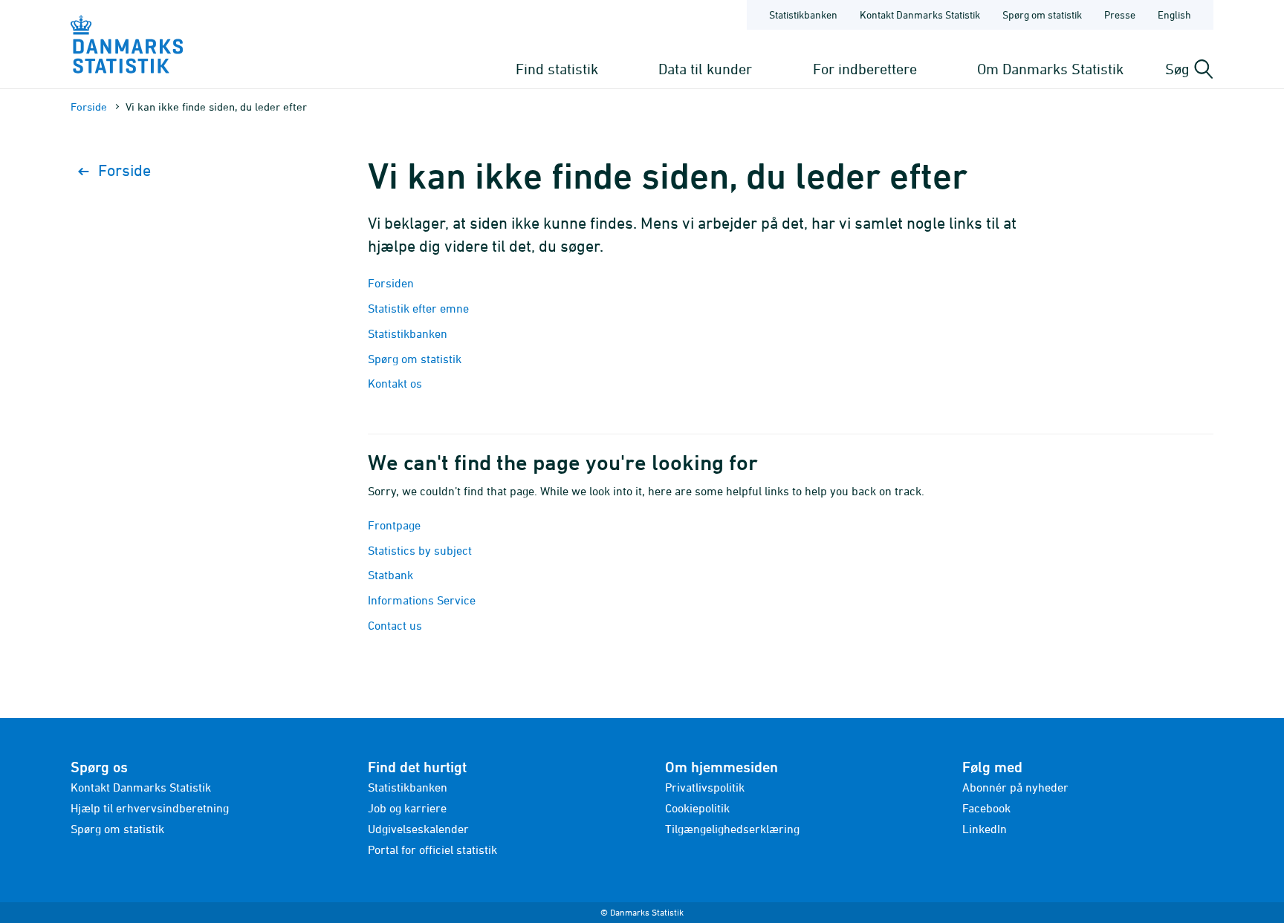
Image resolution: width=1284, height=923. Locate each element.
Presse (1119, 14)
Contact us (395, 625)
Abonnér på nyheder (1015, 787)
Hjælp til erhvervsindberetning (150, 808)
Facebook (986, 808)
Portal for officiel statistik (432, 849)
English (1174, 14)
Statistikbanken (803, 14)
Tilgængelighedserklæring (732, 828)
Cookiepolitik (697, 808)
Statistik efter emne (418, 308)
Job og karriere (407, 808)
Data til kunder (705, 68)
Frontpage (394, 525)
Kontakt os (395, 383)
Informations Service (422, 600)
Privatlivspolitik (705, 787)
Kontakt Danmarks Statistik (920, 14)
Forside (89, 106)
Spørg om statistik (1042, 14)
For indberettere (865, 68)
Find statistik (557, 68)
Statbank (390, 574)
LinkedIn (984, 828)
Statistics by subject (420, 550)
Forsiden (391, 283)
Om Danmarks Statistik (1050, 68)
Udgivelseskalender (418, 828)
